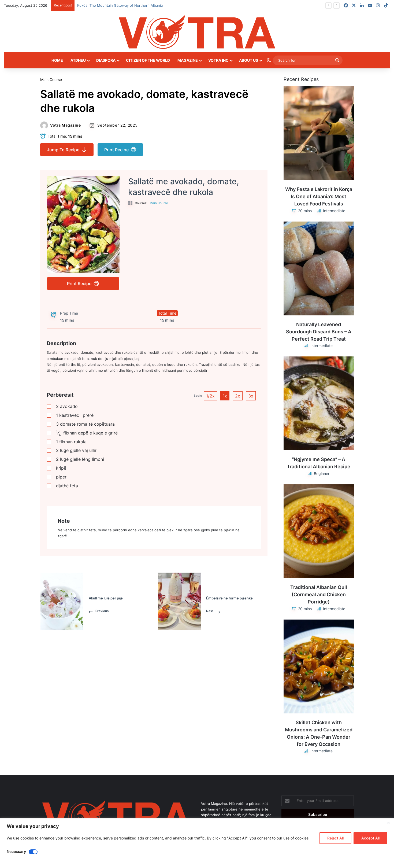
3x (250, 396)
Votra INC (218, 60)
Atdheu (78, 60)
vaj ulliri (77, 450)
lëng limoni (80, 459)
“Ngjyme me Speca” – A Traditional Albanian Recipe (318, 462)
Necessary (16, 851)
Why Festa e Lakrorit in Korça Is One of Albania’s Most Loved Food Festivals (318, 196)
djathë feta (67, 485)
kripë (61, 468)
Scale (198, 395)
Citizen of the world (148, 60)
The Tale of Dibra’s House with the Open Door (115, 5)
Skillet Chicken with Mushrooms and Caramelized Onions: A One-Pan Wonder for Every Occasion (318, 733)
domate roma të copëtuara (85, 424)
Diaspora (106, 60)
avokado (67, 406)
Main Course (51, 79)
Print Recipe (116, 149)
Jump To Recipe (63, 149)
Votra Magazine (65, 125)
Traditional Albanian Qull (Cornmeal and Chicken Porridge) (318, 594)
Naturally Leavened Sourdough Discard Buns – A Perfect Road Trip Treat (318, 332)
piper (61, 477)
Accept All (370, 838)
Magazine (187, 60)
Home (57, 60)
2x (237, 396)
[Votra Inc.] (197, 32)
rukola (71, 441)
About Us (248, 60)
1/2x (210, 396)
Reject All (335, 838)
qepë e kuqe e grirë (87, 433)
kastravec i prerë (75, 415)
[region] (197, 840)
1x (225, 396)
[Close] (388, 823)
